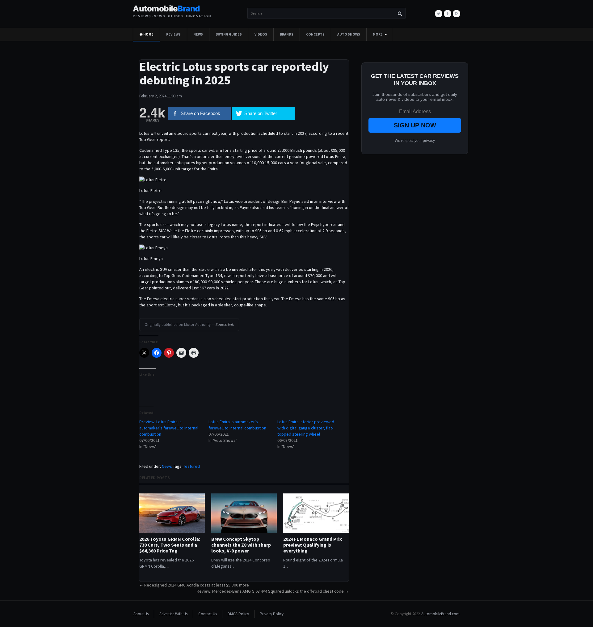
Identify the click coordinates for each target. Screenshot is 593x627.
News (198, 34)
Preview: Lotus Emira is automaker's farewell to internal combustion (168, 428)
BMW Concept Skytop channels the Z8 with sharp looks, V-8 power (241, 545)
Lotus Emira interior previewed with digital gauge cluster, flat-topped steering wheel (305, 428)
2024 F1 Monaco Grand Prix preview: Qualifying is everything (312, 545)
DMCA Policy (238, 613)
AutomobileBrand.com (440, 613)
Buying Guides (229, 34)
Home (148, 34)
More (378, 34)
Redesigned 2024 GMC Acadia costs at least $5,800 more (196, 585)
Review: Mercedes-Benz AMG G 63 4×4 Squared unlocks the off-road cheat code (270, 591)
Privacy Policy (272, 613)
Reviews (173, 34)
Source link (225, 324)
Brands (286, 34)
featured (191, 466)
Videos (260, 34)
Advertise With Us (173, 613)
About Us (141, 613)
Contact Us (207, 613)
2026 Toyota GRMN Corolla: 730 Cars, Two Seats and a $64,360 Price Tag (169, 545)
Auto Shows (348, 34)
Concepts (315, 34)
